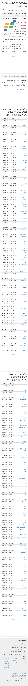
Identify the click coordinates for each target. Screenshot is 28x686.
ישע (26, 504)
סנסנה (25, 485)
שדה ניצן (25, 476)
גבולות (25, 439)
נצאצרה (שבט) (23, 543)
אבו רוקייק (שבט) (23, 427)
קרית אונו (24, 215)
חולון (25, 192)
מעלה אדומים (23, 234)
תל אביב (25, 227)
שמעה (25, 536)
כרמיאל (25, 338)
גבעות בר (24, 501)
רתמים (25, 395)
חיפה (25, 299)
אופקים (25, 132)
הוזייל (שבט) (24, 525)
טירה (25, 243)
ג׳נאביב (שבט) (23, 606)
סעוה (25, 499)
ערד (26, 139)
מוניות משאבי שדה (20, 89)
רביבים (25, 388)
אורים (25, 469)
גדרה (25, 153)
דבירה (25, 555)
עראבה (25, 334)
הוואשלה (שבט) (23, 420)
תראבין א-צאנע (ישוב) (22, 527)
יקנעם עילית (24, 280)
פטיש (25, 508)
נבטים (25, 411)
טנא (26, 520)
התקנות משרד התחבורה (21, 10)
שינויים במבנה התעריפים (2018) (18, 676)
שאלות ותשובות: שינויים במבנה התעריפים (16, 684)
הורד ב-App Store (18, 85)
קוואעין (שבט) (23, 545)
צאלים (25, 416)
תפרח (25, 573)
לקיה (25, 480)
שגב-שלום (24, 409)
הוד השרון (24, 229)
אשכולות (25, 522)
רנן (26, 548)
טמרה (25, 317)
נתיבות (25, 137)
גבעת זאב (24, 222)
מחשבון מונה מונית (10, 33)
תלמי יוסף (24, 531)
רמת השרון (24, 236)
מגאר (25, 343)
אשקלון (25, 148)
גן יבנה (25, 158)
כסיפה (25, 571)
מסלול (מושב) (23, 534)
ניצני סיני (25, 455)
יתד (26, 576)
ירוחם (25, 402)
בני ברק (25, 218)
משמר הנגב (24, 497)
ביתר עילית (24, 160)
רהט (26, 134)
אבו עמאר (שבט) (23, 478)
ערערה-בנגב (24, 130)
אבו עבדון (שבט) (23, 425)
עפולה (25, 285)
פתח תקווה (24, 209)
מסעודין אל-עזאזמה (22, 120)
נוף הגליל (24, 324)
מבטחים (25, 511)
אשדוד (25, 164)
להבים (25, 483)
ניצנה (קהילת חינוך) (22, 436)
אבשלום (25, 582)
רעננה (25, 239)
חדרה (25, 269)
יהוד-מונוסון (24, 185)
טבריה (25, 341)
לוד (26, 162)
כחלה (25, 562)
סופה (25, 550)
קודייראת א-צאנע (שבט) (21, 610)
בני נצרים (24, 608)
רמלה (25, 155)
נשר (26, 290)
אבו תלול (25, 515)
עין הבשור (24, 487)
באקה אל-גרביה (23, 260)
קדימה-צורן (24, 250)
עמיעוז (25, 506)
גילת (25, 566)
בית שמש (24, 151)
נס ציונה (25, 174)
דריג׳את (25, 585)
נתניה (25, 257)
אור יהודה (24, 199)
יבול (26, 592)
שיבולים (25, 613)
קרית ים (25, 313)
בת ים (25, 195)
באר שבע (24, 123)
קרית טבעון (24, 287)
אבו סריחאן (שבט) (22, 429)
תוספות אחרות (22, 31)
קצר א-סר (24, 418)
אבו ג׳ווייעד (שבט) (22, 538)
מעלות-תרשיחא (23, 345)
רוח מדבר (24, 404)
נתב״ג (25, 183)
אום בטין (25, 432)
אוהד (25, 464)
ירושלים (25, 204)
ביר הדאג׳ (24, 390)
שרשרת (25, 564)
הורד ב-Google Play (8, 85)
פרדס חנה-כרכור (23, 271)
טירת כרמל (24, 297)
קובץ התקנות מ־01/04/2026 (13, 36)
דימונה (25, 127)
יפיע (26, 306)
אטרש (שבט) (24, 474)
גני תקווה (24, 213)
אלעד (25, 188)
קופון (18, 83)
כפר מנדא (24, 315)
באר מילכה (24, 443)
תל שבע (25, 125)
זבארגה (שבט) (23, 552)
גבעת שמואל (24, 211)
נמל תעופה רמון (23, 264)
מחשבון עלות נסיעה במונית (10, 9)
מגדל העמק (24, 294)
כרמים (25, 450)
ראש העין (24, 202)
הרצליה (25, 241)
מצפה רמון (24, 513)
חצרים (25, 423)
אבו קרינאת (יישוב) (22, 490)
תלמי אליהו (24, 467)
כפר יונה (25, 255)
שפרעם (25, 301)
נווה (26, 596)
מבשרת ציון (24, 190)
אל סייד (25, 453)
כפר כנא (25, 322)
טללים (25, 385)
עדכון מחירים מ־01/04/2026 (19, 675)
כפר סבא (25, 232)
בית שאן (25, 320)
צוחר (25, 471)
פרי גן (25, 557)
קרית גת (25, 141)
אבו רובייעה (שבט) (22, 580)
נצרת (25, 292)
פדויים (25, 541)
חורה (25, 462)
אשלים (25, 392)
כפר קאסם (24, 225)
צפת (25, 348)
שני (26, 589)
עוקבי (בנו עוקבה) (23, 448)
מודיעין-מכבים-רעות (22, 169)
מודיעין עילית (24, 197)
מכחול (25, 578)
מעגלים (25, 615)
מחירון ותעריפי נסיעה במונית (19, 673)
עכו (26, 329)
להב (26, 494)
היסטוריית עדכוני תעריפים (20, 645)
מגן (26, 492)
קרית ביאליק (24, 308)
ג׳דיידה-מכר (24, 327)
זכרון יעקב (24, 283)
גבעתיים (25, 220)
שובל (25, 559)
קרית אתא (24, 304)
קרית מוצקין (24, 311)
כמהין (25, 434)
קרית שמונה (24, 350)
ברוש (25, 599)
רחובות (25, 171)
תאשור (25, 601)
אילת (25, 278)
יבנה (26, 167)
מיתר (25, 460)
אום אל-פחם (24, 273)
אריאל (25, 248)
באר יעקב (24, 176)
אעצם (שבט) (24, 441)
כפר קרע (25, 262)
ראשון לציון (24, 181)
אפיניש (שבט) (23, 529)
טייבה (25, 246)
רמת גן (25, 206)
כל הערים (6, 667)
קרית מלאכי (24, 146)
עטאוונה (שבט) (23, 457)
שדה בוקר (24, 397)
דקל (26, 587)
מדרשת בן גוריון (23, 399)
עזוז (26, 518)
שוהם (25, 178)
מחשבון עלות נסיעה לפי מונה (19, 643)
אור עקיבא (24, 276)
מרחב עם (24, 406)
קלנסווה (25, 253)
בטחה (25, 594)
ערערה (25, 266)
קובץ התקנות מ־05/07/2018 (9, 34)
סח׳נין (25, 331)
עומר (25, 413)
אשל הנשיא (24, 446)
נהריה (25, 336)
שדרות (25, 144)
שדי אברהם (24, 569)
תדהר (25, 603)
